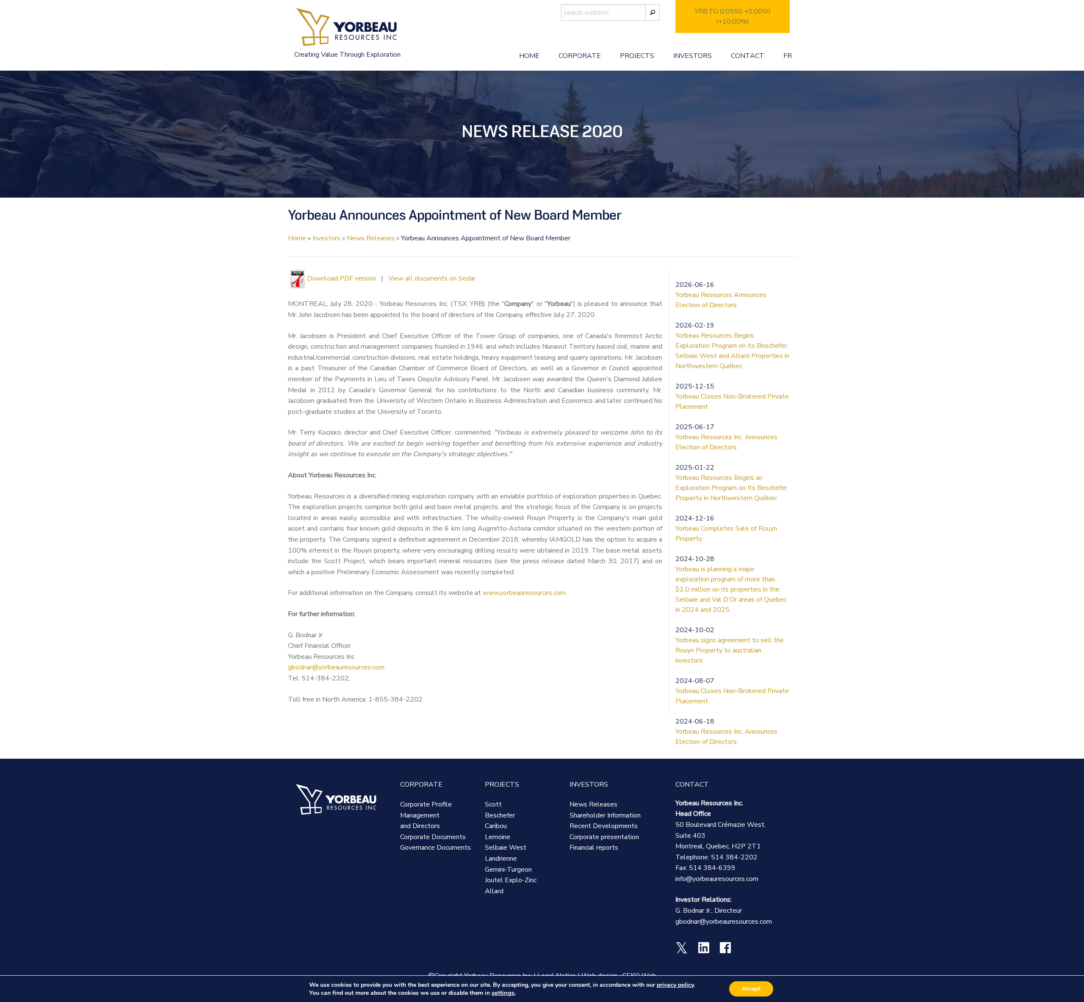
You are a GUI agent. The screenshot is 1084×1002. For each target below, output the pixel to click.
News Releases (371, 238)
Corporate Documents (433, 837)
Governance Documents (435, 847)
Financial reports (594, 847)
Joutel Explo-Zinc (510, 880)
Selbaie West (505, 847)
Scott (493, 804)
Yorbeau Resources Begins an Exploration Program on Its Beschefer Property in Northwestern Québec (731, 488)
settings (503, 992)
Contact (747, 56)
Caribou (496, 826)
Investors (692, 56)
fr (787, 56)
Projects (637, 56)
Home (529, 56)
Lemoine (497, 837)
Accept (751, 989)
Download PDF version (341, 279)
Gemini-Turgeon (508, 869)
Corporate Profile (426, 804)
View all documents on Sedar (432, 279)
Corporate (580, 56)
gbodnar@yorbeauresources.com (336, 667)
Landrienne (501, 858)
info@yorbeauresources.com (716, 879)
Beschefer (500, 815)
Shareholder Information (605, 815)
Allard (494, 891)
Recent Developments (604, 826)
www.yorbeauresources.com (524, 592)
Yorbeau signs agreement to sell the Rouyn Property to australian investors (729, 650)
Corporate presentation (604, 837)
